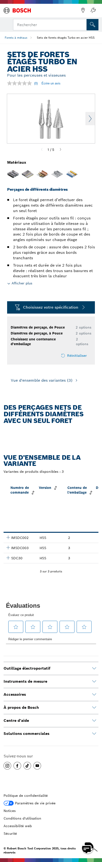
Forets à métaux (16, 37)
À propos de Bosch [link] (21, 707)
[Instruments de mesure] (94, 681)
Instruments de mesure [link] (25, 681)
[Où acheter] (83, 10)
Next (90, 118)
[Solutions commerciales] (94, 734)
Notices (10, 811)
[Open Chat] (87, 847)
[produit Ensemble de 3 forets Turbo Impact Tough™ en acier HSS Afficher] (8, 547)
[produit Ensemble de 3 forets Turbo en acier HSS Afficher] (8, 557)
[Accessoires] (94, 694)
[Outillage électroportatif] (94, 668)
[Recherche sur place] (92, 24)
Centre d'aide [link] (16, 720)
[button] (7, 765)
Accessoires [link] (15, 694)
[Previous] (42, 149)
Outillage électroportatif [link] (27, 668)
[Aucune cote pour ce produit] (20, 83)
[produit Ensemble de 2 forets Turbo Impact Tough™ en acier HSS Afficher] (8, 537)
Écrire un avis (51, 83)
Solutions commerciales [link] (26, 733)
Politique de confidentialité (26, 795)
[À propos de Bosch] (94, 707)
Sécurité (10, 833)
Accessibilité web (18, 826)
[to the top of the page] (95, 834)
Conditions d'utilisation (22, 818)
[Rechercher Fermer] (82, 24)
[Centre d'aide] (94, 721)
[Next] (60, 149)
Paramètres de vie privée (35, 803)
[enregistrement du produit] (93, 10)
